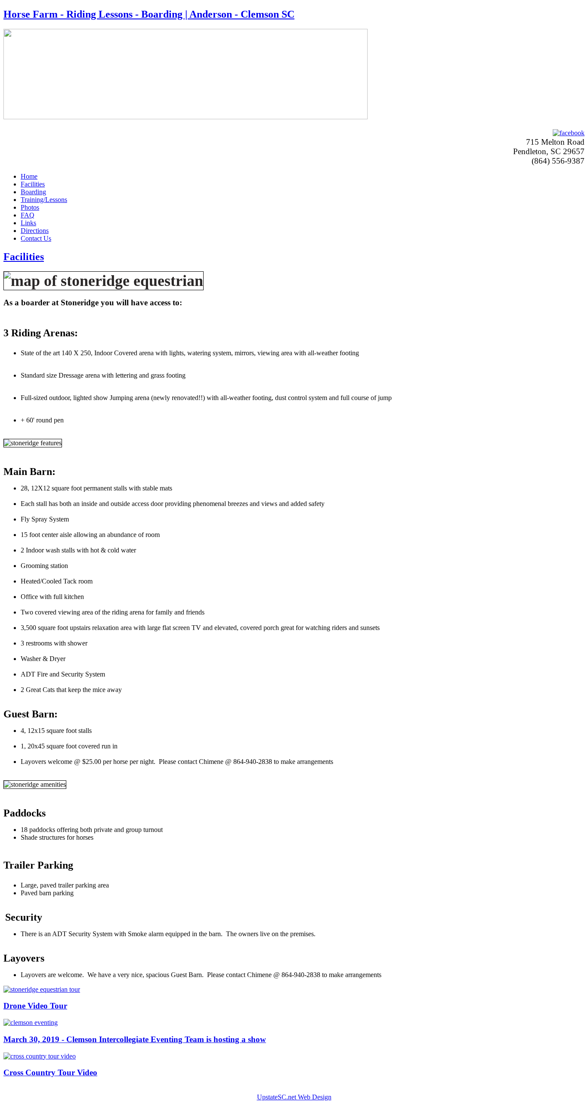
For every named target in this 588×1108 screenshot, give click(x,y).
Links (28, 223)
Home (29, 176)
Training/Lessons (44, 199)
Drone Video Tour (35, 1005)
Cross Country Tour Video (50, 1072)
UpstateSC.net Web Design (294, 1097)
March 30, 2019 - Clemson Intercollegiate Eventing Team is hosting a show (134, 1039)
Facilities (33, 184)
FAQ (27, 215)
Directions (35, 230)
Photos (30, 207)
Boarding (33, 192)
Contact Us (36, 238)
